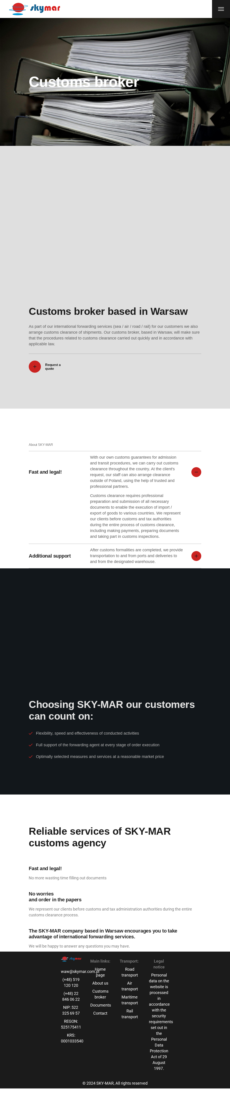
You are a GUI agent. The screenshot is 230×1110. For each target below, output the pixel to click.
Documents (100, 1005)
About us (100, 983)
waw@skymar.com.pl (80, 971)
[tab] (115, 472)
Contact (100, 1013)
